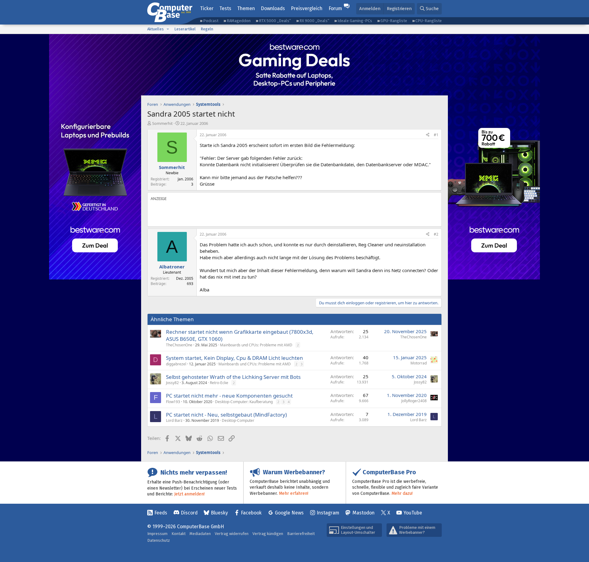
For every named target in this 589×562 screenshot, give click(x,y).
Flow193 (173, 401)
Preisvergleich (306, 8)
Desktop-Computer (238, 420)
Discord (189, 513)
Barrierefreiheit (301, 533)
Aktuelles (155, 29)
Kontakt (178, 533)
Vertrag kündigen (267, 533)
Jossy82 (172, 382)
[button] (168, 29)
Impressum (157, 533)
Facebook (251, 513)
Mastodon (363, 513)
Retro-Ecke (219, 382)
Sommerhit (162, 123)
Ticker (207, 8)
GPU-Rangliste (393, 20)
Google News (289, 513)
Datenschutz (158, 540)
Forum (335, 8)
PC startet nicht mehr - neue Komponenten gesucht (229, 395)
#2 (436, 234)
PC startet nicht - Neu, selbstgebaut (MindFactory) (226, 414)
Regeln (207, 29)
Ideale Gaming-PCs (354, 20)
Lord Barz (174, 420)
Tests (225, 8)
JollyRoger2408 (414, 400)
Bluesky (219, 513)
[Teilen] (428, 135)
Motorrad (418, 363)
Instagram (328, 513)
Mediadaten (200, 533)
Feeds (160, 513)
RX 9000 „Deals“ (314, 20)
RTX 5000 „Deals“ (275, 20)
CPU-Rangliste (428, 20)
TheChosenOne (179, 345)
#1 (436, 134)
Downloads (273, 8)
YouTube (412, 513)
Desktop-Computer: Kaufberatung (244, 401)
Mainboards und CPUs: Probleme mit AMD (256, 345)
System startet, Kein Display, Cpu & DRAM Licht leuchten (234, 357)
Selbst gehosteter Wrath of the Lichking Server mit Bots (233, 376)
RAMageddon (239, 20)
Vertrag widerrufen (231, 533)
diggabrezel (176, 364)
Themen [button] (246, 8)
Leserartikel (185, 29)
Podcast (210, 20)
